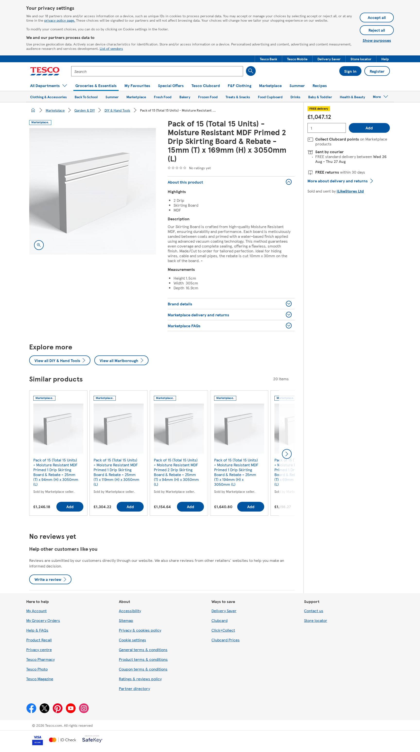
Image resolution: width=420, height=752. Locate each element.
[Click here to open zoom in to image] (39, 245)
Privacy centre (39, 649)
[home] (33, 110)
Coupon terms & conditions (143, 669)
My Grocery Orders (43, 620)
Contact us (313, 610)
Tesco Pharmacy (40, 659)
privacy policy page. (59, 20)
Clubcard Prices (225, 640)
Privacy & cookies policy (140, 630)
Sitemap (126, 620)
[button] (268, 58)
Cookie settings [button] (132, 640)
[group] (58, 454)
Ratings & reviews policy (140, 678)
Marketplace (55, 110)
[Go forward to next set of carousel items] (287, 454)
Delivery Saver (223, 610)
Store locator (315, 620)
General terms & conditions (143, 649)
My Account (36, 610)
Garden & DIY (84, 110)
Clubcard (219, 620)
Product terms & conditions (143, 659)
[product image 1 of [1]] (92, 191)
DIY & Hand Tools (117, 110)
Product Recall (39, 640)
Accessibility (130, 610)
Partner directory (134, 688)
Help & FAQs (37, 630)
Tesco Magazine (39, 678)
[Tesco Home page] (45, 71)
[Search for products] (251, 71)
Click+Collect (223, 630)
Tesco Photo (37, 669)
